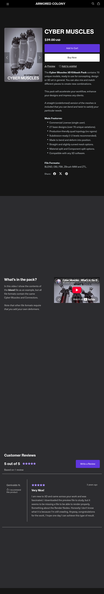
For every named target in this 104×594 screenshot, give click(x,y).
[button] (7, 57)
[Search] (93, 3)
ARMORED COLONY (50, 4)
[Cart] (99, 3)
